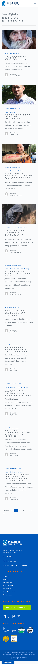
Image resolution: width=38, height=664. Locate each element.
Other (6, 53)
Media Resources (8, 582)
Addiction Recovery (11, 108)
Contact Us (6, 576)
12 (31, 510)
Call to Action (7, 595)
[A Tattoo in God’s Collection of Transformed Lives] (19, 153)
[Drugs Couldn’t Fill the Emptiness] (19, 94)
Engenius (18, 658)
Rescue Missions (14, 53)
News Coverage (8, 586)
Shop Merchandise (9, 592)
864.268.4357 (7, 557)
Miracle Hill (13, 74)
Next (5, 513)
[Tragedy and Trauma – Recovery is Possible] (19, 214)
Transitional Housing (22, 269)
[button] (35, 4)
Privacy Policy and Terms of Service (15, 565)
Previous (6, 510)
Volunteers (19, 472)
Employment (7, 589)
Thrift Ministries (20, 171)
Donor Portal (7, 579)
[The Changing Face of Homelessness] (19, 39)
